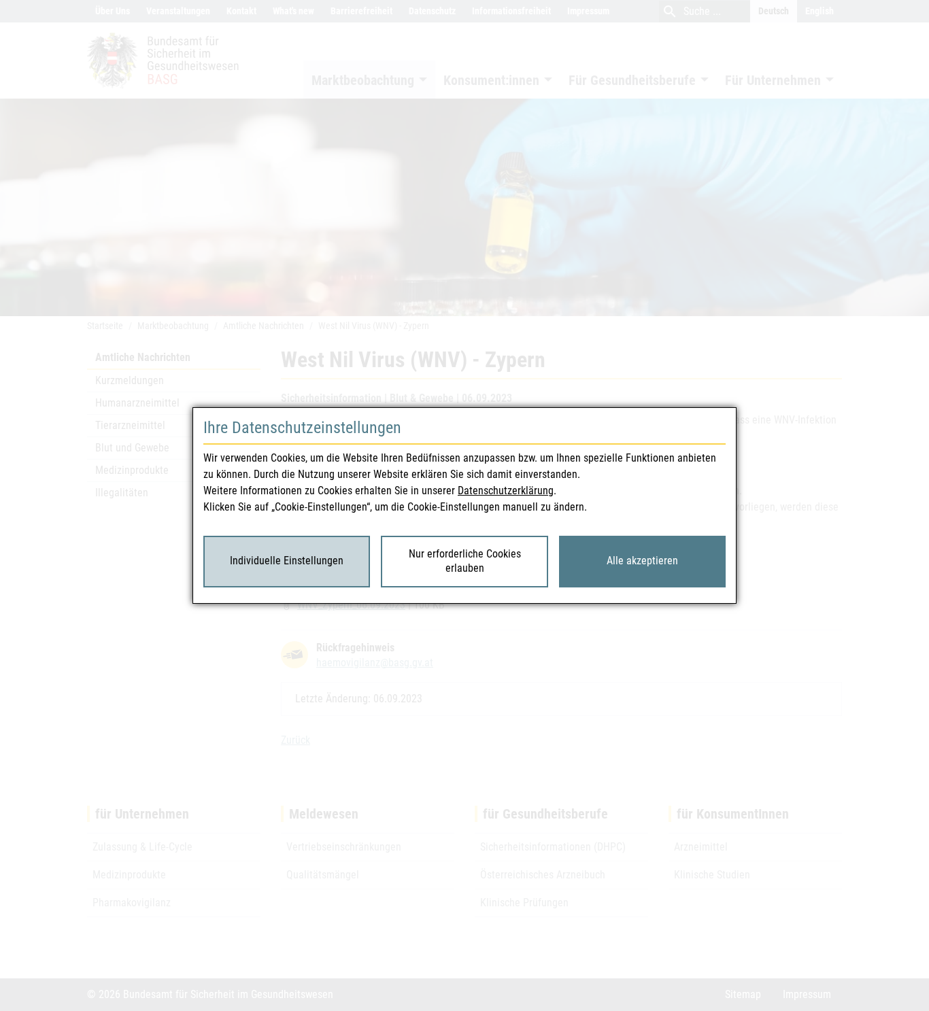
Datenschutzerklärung (506, 490)
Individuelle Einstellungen (286, 560)
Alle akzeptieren (642, 560)
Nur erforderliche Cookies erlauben (465, 561)
